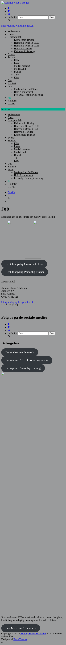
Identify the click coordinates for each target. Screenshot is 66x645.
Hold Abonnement (23, 92)
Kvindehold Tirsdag (24, 39)
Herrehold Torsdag (23, 48)
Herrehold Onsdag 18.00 (26, 42)
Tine (16, 74)
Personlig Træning (23, 368)
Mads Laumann (22, 65)
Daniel (17, 71)
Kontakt (12, 83)
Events (11, 54)
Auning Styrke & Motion (33, 633)
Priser (10, 86)
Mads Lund (20, 68)
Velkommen (14, 31)
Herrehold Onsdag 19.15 (26, 45)
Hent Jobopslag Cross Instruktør (24, 264)
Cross (10, 34)
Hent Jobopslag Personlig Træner (24, 271)
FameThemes (20, 639)
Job (9, 97)
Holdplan (12, 100)
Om (10, 80)
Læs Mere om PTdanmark (20, 628)
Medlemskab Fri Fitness (26, 89)
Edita (16, 60)
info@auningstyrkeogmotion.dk (17, 25)
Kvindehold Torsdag (24, 51)
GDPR (11, 103)
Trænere (12, 57)
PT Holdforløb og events (26, 360)
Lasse (17, 63)
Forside (11, 192)
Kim (16, 77)
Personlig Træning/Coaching (28, 94)
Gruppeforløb (14, 37)
